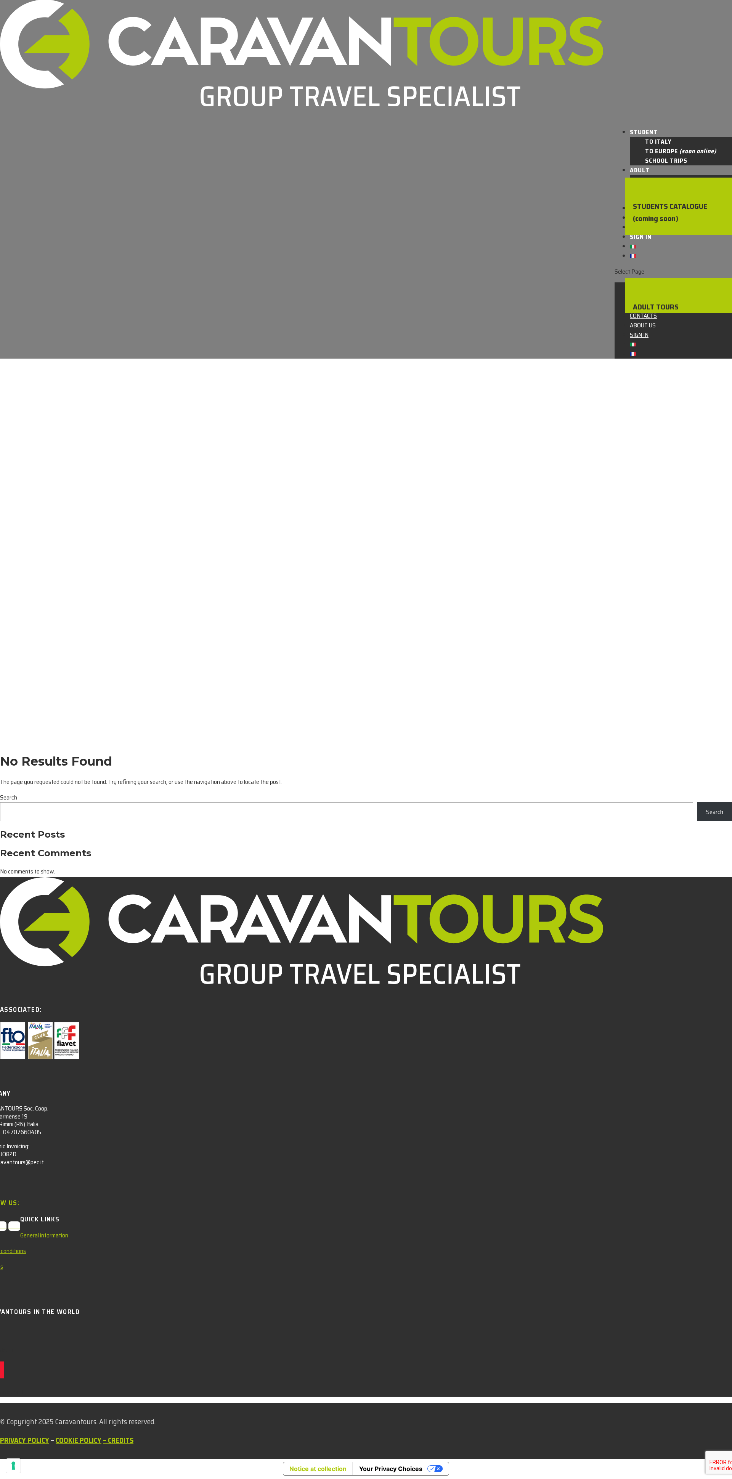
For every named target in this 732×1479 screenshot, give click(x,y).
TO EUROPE (680, 151)
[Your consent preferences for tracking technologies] (13, 1465)
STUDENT (644, 132)
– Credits (118, 1440)
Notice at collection (318, 1469)
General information (44, 1235)
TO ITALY (658, 141)
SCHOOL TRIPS (666, 160)
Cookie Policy (78, 1440)
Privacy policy (24, 1440)
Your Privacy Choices (390, 1469)
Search (8, 797)
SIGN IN (641, 237)
